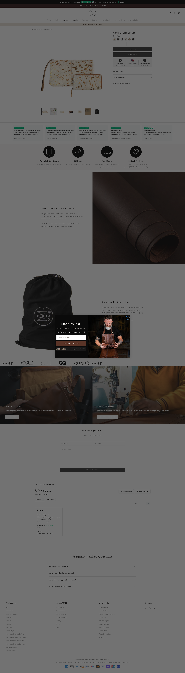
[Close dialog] (127, 317)
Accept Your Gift (71, 343)
